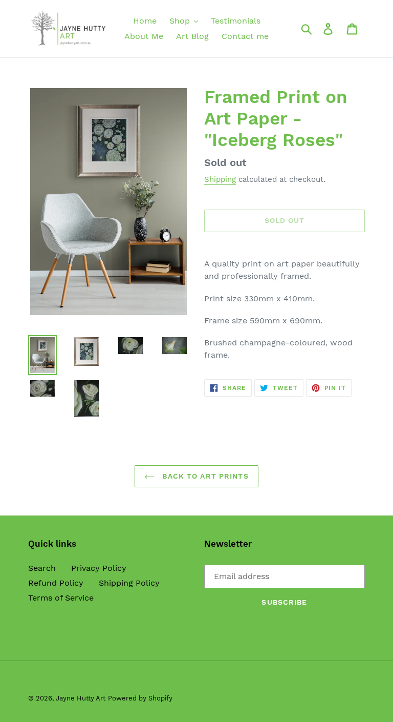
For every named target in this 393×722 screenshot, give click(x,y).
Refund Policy (55, 583)
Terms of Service (61, 598)
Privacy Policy (98, 568)
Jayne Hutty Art (80, 698)
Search (42, 568)
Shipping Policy (129, 583)
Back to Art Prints (204, 476)
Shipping (220, 179)
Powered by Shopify (140, 698)
